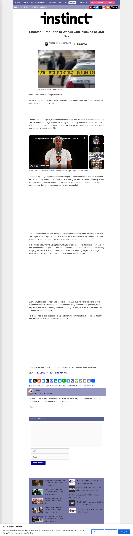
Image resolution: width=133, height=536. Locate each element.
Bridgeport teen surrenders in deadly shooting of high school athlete (58, 138)
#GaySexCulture (56, 386)
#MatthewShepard (79, 386)
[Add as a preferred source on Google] (80, 44)
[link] (32, 139)
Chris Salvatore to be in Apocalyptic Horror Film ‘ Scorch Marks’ (53, 491)
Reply (32, 407)
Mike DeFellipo (65, 43)
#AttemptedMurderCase (40, 386)
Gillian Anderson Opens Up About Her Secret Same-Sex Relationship (54, 482)
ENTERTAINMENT (39, 3)
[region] (66, 530)
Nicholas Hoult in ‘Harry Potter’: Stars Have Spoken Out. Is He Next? (54, 518)
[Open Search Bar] (117, 3)
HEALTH (62, 3)
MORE (81, 3)
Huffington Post (60, 373)
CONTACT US (34, 7)
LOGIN (16, 7)
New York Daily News (44, 373)
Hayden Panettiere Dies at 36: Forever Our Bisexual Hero (54, 500)
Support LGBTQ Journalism (102, 2)
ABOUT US (43, 7)
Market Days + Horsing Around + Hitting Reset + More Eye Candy (53, 509)
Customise (97, 532)
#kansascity (67, 386)
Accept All (124, 532)
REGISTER (24, 7)
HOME (17, 3)
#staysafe (90, 386)
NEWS (25, 3)
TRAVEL (52, 3)
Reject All (111, 532)
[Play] (97, 156)
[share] (84, 138)
